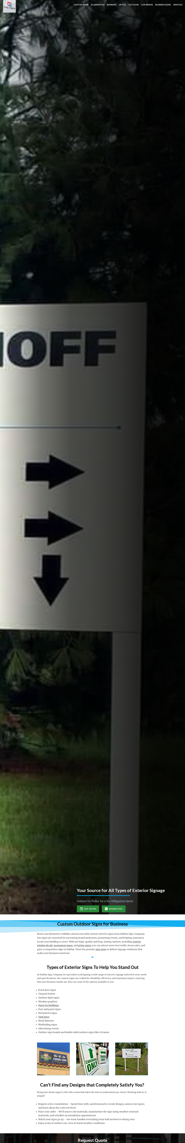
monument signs (63, 945)
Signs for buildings (48, 1005)
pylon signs (84, 945)
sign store (101, 949)
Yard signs (43, 1017)
